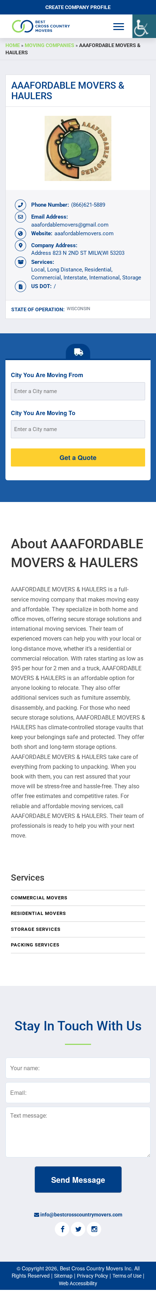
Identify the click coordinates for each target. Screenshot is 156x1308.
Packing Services (35, 945)
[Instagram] (94, 1230)
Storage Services (36, 929)
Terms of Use (126, 1276)
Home (12, 45)
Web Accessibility (78, 1283)
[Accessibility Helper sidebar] (144, 26)
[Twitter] (78, 1230)
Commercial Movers (39, 897)
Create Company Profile (78, 7)
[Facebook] (62, 1230)
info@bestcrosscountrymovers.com (81, 1215)
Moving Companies (49, 45)
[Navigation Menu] (119, 26)
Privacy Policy (92, 1276)
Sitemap (63, 1276)
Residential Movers (38, 913)
